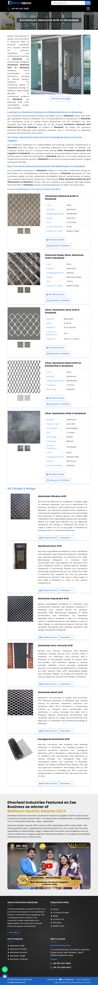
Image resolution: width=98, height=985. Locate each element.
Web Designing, (83, 979)
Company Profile (60, 912)
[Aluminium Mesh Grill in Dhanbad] (20, 702)
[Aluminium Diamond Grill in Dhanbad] (61, 64)
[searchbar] (88, 3)
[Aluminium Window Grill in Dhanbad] (20, 506)
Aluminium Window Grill (52, 496)
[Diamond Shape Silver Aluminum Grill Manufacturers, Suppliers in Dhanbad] (24, 268)
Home (55, 909)
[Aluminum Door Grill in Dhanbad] (20, 556)
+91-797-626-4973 (61, 967)
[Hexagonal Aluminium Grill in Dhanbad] (20, 749)
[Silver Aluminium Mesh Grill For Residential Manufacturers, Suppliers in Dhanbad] (24, 376)
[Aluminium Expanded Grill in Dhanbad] (20, 609)
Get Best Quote (56, 239)
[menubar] (88, 8)
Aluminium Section (18, 952)
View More (65, 538)
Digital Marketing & (63, 982)
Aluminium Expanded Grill (53, 598)
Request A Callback (59, 245)
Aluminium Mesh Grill (50, 692)
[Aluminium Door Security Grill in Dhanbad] (20, 655)
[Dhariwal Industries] (19, 3)
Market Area (58, 926)
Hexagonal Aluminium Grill (54, 739)
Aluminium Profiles (18, 949)
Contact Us (58, 919)
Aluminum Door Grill (50, 546)
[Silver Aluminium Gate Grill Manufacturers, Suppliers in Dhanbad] (24, 323)
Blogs (55, 916)
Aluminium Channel (18, 959)
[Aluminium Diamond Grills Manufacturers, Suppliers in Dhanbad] (24, 209)
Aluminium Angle (17, 955)
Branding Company (82, 982)
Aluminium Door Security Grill (55, 645)
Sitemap (56, 922)
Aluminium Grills (16, 945)
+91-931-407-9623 (20, 8)
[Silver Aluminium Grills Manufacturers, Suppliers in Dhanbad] (24, 427)
